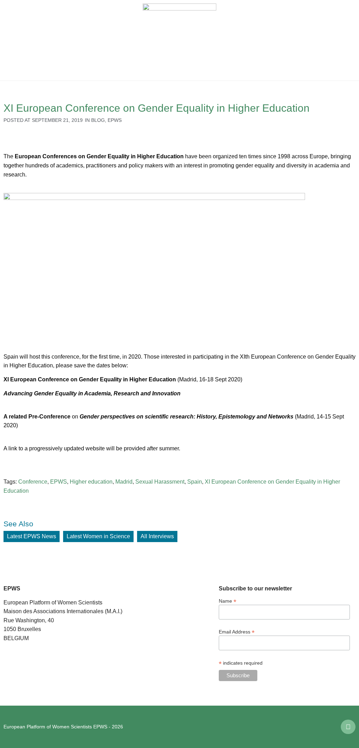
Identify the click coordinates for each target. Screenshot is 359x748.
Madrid (124, 482)
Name (227, 601)
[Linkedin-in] (348, 727)
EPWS (115, 120)
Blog (98, 120)
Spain (194, 482)
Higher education (91, 482)
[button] (11, 40)
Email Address (237, 632)
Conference (32, 482)
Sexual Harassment (159, 482)
